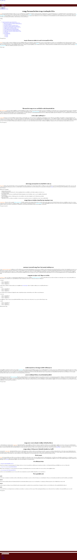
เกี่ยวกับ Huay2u (6, 32)
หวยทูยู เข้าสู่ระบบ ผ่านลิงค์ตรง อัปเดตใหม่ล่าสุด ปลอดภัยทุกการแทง (12, 26)
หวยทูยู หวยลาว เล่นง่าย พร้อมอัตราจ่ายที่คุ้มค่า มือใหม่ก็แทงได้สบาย (12, 30)
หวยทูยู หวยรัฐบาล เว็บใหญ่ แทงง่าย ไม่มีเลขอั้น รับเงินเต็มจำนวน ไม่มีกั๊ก (12, 31)
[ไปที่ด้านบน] (0, 552)
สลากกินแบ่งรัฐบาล (25, 285)
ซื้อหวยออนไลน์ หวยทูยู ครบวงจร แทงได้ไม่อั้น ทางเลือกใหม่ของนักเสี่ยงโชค (13, 23)
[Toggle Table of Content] (0, 20)
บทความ (3, 556)
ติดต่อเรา (3, 557)
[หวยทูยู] (2, 0)
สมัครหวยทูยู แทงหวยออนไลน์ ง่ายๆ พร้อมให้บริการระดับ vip (11, 25)
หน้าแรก (3, 3)
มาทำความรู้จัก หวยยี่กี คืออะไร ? (8, 24)
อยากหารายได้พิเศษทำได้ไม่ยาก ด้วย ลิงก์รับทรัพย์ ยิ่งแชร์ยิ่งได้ (11, 29)
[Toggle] (0, 470)
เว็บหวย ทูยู (7, 459)
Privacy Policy (4, 558)
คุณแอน (7, 35)
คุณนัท (7, 34)
